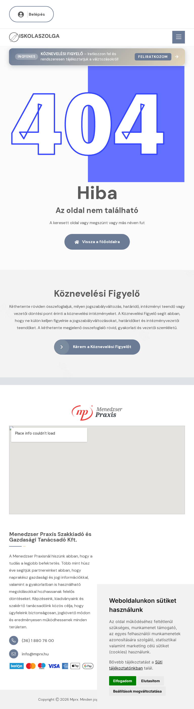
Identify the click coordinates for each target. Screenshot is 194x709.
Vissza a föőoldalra (101, 241)
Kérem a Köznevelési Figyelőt (102, 346)
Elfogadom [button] (122, 681)
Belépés (37, 14)
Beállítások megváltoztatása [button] (137, 691)
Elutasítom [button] (150, 681)
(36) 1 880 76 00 (38, 640)
